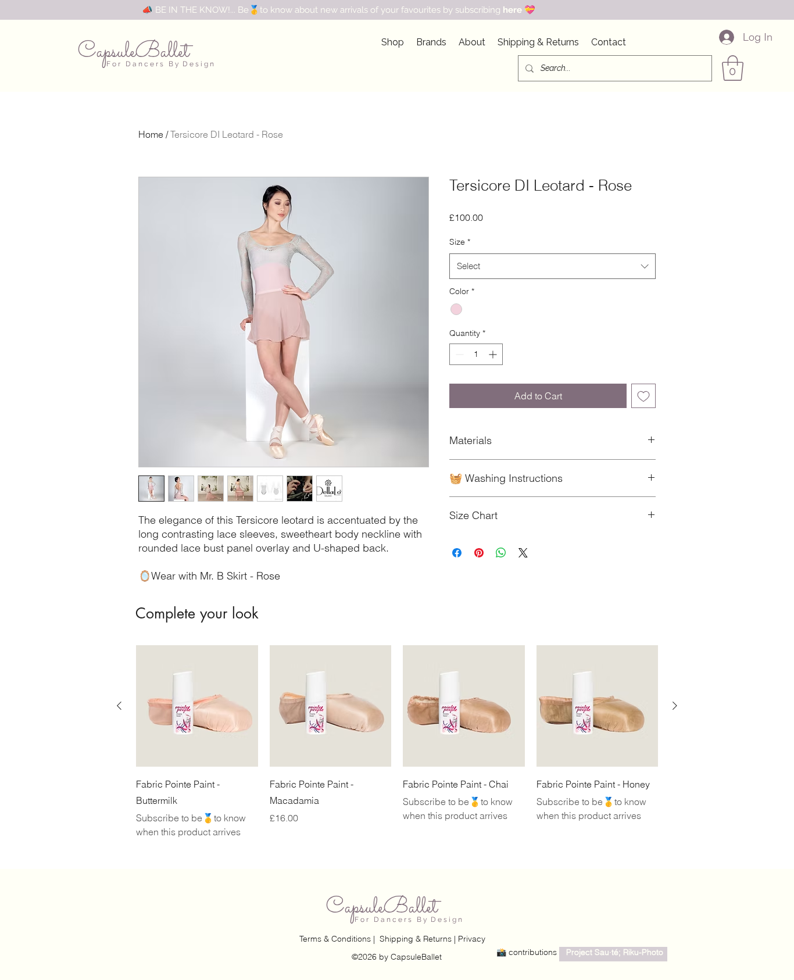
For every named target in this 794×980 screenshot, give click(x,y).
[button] (732, 68)
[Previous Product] (119, 706)
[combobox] (552, 266)
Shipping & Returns (416, 938)
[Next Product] (675, 706)
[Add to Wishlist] (643, 396)
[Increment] (494, 354)
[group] (397, 742)
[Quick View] (197, 706)
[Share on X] (523, 553)
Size (459, 242)
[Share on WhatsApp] (501, 553)
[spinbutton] (476, 354)
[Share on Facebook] (457, 553)
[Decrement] (458, 354)
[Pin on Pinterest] (479, 553)
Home (150, 134)
